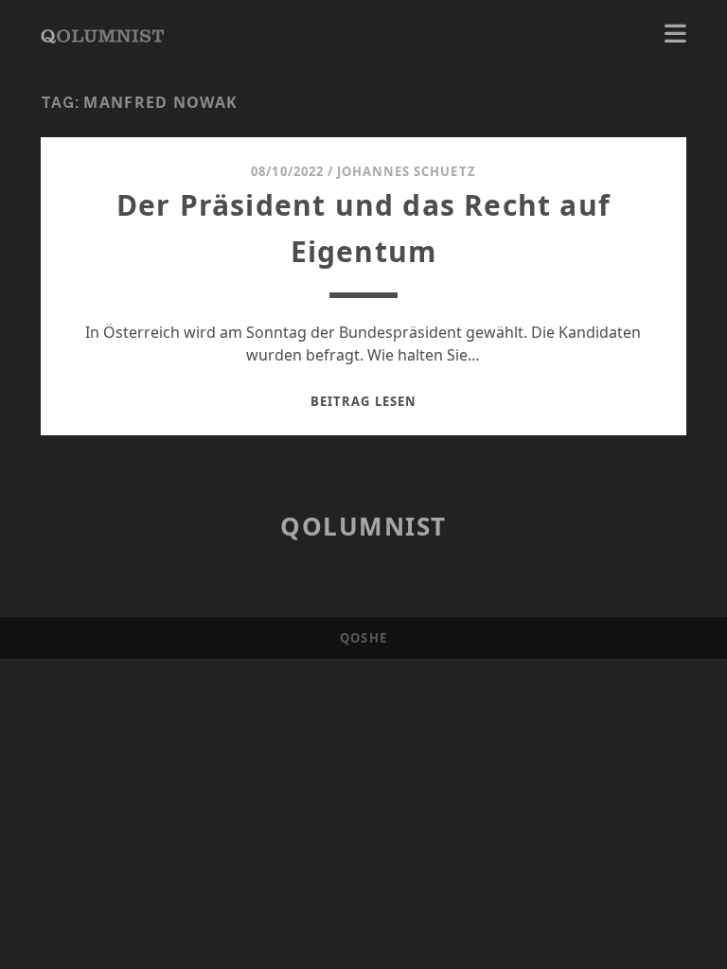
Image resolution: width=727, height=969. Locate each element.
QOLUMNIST (363, 526)
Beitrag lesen (363, 401)
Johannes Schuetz (406, 171)
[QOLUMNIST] (102, 34)
